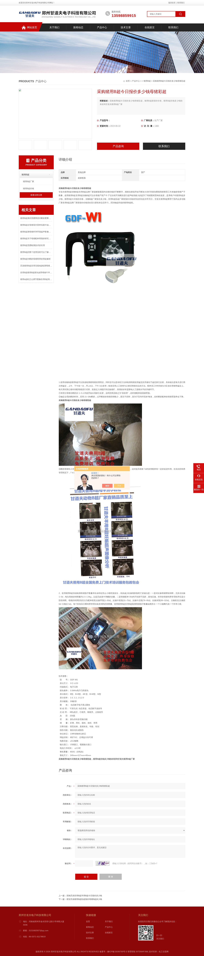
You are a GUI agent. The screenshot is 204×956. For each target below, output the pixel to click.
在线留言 (150, 27)
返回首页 (172, 3)
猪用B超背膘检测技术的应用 (32, 245)
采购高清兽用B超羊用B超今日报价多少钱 (84, 895)
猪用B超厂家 (28, 181)
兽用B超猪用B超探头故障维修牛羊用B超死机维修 (36, 272)
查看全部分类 (36, 195)
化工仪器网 (163, 951)
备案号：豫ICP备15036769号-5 (113, 951)
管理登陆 (131, 951)
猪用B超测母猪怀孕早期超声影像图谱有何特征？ (36, 232)
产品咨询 (118, 146)
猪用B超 (147, 81)
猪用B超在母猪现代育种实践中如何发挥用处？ (36, 225)
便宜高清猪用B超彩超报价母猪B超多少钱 (84, 899)
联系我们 (181, 3)
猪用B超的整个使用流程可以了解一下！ (36, 252)
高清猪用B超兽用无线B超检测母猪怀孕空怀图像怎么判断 (36, 266)
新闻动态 (78, 27)
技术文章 (126, 27)
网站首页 (32, 27)
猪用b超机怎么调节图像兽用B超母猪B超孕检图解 (36, 279)
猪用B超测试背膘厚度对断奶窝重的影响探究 (36, 218)
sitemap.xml (142, 951)
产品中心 (102, 27)
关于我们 (54, 27)
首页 (128, 81)
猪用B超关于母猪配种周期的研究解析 (36, 238)
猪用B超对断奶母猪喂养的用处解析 (35, 259)
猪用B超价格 (28, 188)
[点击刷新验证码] (102, 863)
